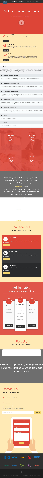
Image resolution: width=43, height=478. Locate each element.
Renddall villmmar (18, 186)
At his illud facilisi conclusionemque (11, 91)
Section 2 (5, 122)
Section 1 (5, 115)
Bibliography (32, 1)
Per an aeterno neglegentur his (10, 107)
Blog (39, 1)
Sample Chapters (14, 1)
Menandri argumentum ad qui (9, 99)
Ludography (27, 1)
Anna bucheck (18, 220)
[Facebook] (9, 140)
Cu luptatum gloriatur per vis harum (11, 75)
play (21, 23)
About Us (36, 1)
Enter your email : (17, 427)
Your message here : (18, 432)
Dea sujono (19, 209)
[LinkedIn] (12, 140)
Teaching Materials (21, 1)
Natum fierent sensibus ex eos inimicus (11, 83)
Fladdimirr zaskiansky (19, 197)
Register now (9, 325)
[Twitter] (11, 140)
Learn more (6, 40)
